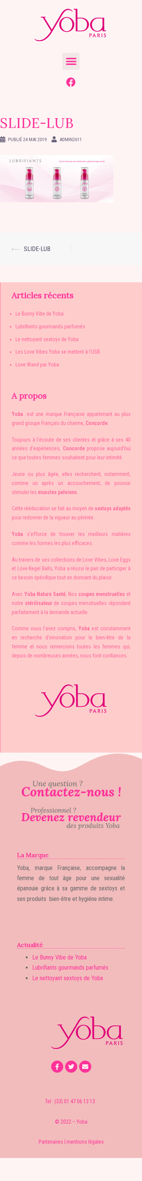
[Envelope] (85, 1067)
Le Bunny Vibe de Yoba (40, 314)
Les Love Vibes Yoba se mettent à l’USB (58, 352)
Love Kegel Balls (34, 568)
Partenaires (51, 1142)
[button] (71, 61)
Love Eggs (120, 560)
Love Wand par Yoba (37, 365)
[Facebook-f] (57, 1067)
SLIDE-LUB (37, 249)
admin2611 (70, 139)
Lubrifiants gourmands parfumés (50, 326)
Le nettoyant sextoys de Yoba (47, 339)
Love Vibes (94, 560)
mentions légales (85, 1142)
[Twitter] (71, 1067)
